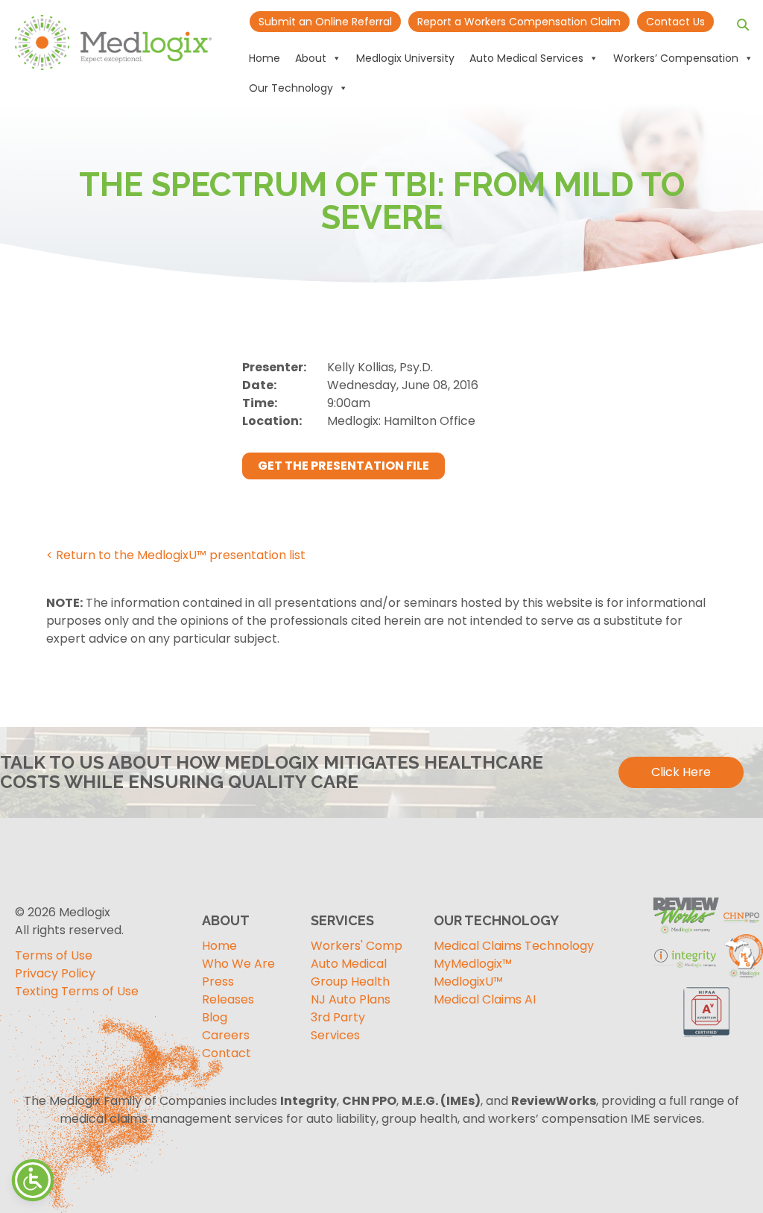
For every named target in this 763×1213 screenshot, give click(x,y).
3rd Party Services (338, 1026)
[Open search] (742, 25)
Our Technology (291, 88)
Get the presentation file (343, 465)
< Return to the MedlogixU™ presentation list (175, 555)
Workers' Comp (356, 945)
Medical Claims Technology (514, 945)
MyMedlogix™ (473, 963)
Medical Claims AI (485, 999)
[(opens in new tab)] (707, 1009)
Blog (214, 1017)
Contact (226, 1053)
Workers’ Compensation (675, 58)
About (310, 58)
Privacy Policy (55, 973)
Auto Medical (349, 963)
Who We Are (238, 963)
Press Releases (228, 990)
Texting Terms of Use (77, 991)
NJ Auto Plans (350, 999)
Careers (226, 1035)
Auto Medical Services (526, 58)
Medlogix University (405, 58)
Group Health (350, 981)
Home (264, 58)
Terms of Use (53, 955)
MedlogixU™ (468, 981)
